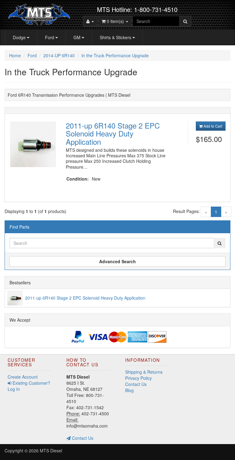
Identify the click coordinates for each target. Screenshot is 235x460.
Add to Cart (212, 126)
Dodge (20, 37)
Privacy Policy (138, 378)
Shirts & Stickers (116, 37)
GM (77, 37)
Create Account (23, 377)
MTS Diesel (51, 450)
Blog (129, 390)
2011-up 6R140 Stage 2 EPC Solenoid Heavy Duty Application (113, 133)
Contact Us (82, 438)
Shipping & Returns (143, 372)
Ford (50, 37)
